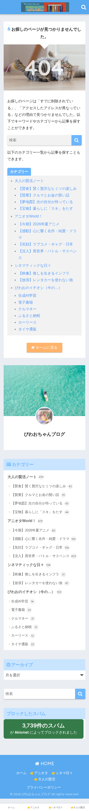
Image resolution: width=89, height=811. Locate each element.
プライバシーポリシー (44, 787)
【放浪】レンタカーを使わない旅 (45, 280)
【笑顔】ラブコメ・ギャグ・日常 (45, 244)
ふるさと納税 (29, 316)
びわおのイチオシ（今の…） (38, 288)
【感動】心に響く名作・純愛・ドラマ (43, 539)
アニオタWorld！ (28, 216)
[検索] (76, 140)
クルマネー (27, 309)
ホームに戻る (46, 347)
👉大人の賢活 (44, 779)
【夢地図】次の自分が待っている (45, 202)
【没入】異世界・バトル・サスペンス (43, 556)
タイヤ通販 (27, 329)
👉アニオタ (39, 773)
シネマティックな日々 (33, 265)
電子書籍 (25, 302)
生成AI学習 (27, 295)
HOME (46, 763)
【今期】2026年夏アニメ (38, 224)
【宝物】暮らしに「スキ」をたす (45, 208)
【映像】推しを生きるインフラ (43, 273)
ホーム (21, 773)
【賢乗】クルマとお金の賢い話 (43, 195)
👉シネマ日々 (62, 773)
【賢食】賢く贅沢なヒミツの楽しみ (47, 189)
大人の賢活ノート (29, 181)
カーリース (27, 322)
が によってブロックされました (46, 730)
